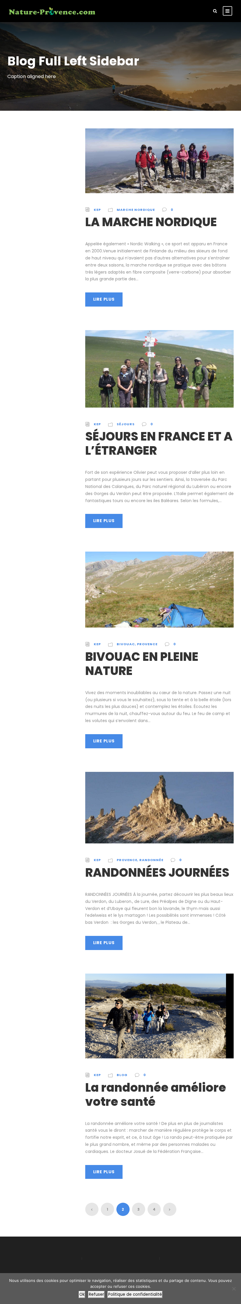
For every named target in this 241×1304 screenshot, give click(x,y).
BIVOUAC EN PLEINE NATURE (141, 663)
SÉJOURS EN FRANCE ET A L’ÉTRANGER (158, 443)
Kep (97, 209)
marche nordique (136, 209)
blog (122, 1075)
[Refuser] (234, 1289)
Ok (82, 1294)
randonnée (151, 860)
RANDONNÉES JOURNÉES (157, 872)
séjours (126, 424)
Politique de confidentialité (135, 1294)
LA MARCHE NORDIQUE (151, 222)
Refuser (96, 1294)
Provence (147, 644)
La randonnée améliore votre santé (155, 1094)
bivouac (126, 644)
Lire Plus (104, 299)
